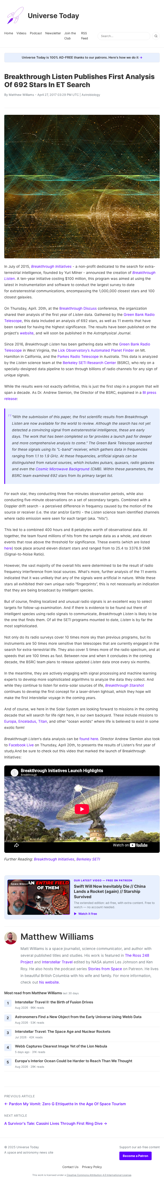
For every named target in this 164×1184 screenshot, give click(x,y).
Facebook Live (21, 745)
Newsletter (53, 33)
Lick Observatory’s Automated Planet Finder (96, 350)
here (8, 548)
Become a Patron (135, 1156)
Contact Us (70, 1167)
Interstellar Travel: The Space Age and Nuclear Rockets (62, 1031)
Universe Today (53, 16)
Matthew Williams (21, 94)
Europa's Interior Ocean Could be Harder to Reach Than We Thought (73, 1061)
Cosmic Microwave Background (62, 469)
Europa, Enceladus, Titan (25, 721)
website (27, 333)
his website (49, 982)
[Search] (156, 36)
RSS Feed (84, 35)
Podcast (36, 33)
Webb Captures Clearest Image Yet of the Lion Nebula (61, 1046)
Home (8, 33)
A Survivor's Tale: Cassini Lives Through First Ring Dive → (55, 1123)
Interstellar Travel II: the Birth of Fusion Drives (54, 1002)
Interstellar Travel (57, 962)
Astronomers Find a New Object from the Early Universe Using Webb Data (78, 1017)
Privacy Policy (92, 1167)
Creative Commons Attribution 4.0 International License (99, 1175)
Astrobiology (91, 94)
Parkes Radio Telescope (78, 356)
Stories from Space (105, 969)
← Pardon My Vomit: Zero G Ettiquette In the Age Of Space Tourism (65, 1104)
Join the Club (70, 35)
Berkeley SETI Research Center (89, 363)
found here (88, 739)
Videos (21, 33)
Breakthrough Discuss (78, 308)
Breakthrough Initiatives (54, 859)
